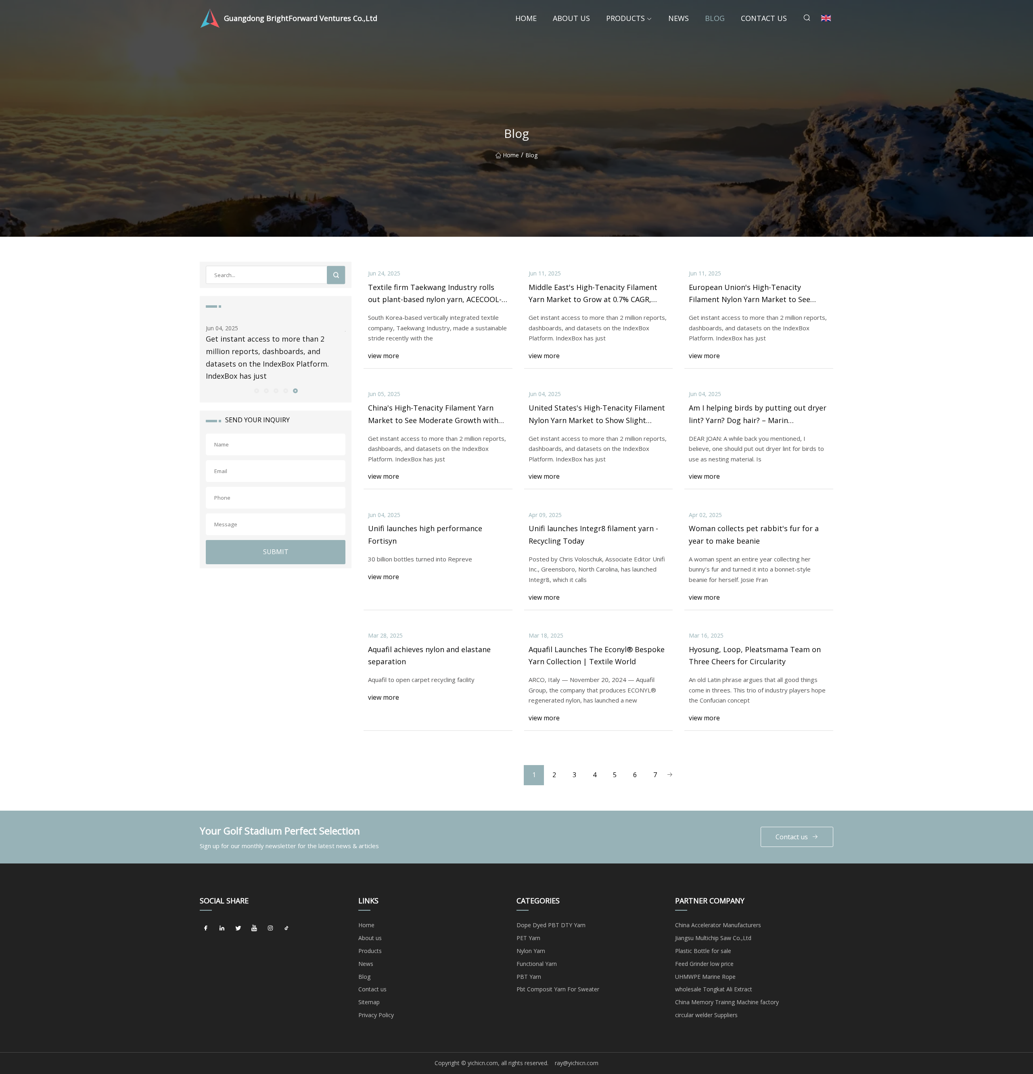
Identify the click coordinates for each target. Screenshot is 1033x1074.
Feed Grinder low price (704, 964)
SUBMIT (276, 551)
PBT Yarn (528, 976)
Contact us (764, 18)
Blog (715, 18)
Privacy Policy (376, 1015)
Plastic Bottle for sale (703, 951)
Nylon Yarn (530, 951)
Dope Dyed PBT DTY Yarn (551, 925)
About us (571, 18)
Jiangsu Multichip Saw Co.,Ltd (713, 938)
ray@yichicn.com (576, 1063)
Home (526, 18)
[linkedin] (222, 928)
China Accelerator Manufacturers (718, 925)
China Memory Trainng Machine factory (727, 1002)
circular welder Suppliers (706, 1015)
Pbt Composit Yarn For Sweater (557, 989)
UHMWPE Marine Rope (705, 976)
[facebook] (206, 928)
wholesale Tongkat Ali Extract (713, 989)
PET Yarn (528, 938)
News (678, 18)
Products (625, 18)
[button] (256, 390)
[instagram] (270, 928)
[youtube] (254, 928)
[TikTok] (286, 928)
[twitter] (238, 928)
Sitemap (369, 1002)
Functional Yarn (536, 964)
